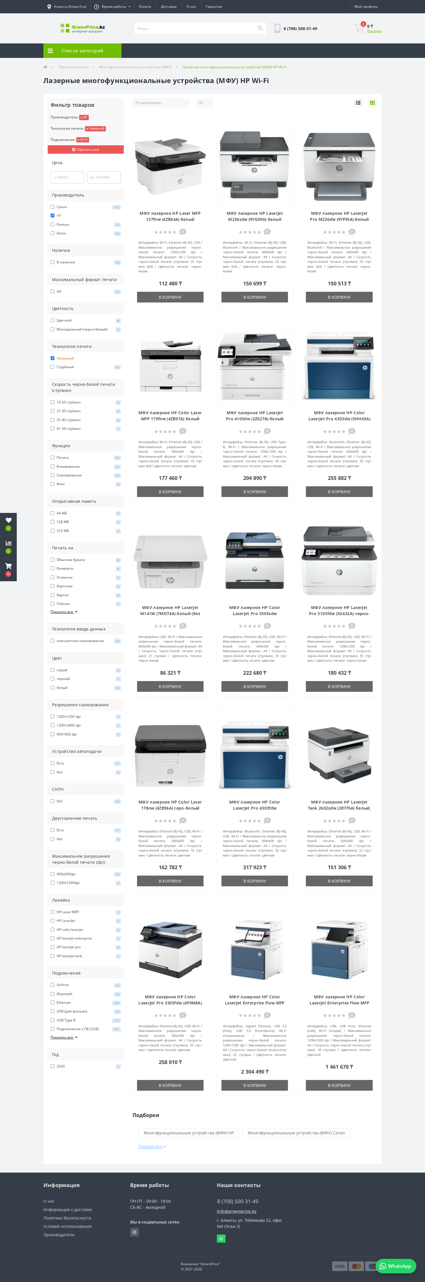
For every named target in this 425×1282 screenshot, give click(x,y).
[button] (112, 6)
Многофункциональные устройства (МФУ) (135, 67)
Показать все (62, 611)
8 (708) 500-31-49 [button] (237, 1201)
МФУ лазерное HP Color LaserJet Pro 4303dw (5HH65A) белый (339, 419)
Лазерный (96, 128)
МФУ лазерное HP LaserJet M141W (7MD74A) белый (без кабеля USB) (170, 613)
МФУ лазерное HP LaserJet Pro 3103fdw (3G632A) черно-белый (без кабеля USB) (339, 613)
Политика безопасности (67, 1218)
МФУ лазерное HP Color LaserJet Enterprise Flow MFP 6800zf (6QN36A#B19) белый (254, 1003)
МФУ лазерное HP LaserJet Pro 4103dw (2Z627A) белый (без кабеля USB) (255, 419)
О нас (191, 6)
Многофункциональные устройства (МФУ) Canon (296, 1133)
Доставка (169, 6)
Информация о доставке (67, 1209)
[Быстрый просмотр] (200, 141)
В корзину (170, 297)
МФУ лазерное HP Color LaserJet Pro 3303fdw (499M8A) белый (170, 1003)
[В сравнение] (200, 133)
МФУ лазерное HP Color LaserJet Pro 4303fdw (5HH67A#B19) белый (254, 808)
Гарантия (214, 6)
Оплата (145, 6)
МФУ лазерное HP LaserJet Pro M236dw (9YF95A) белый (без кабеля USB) (339, 219)
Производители (59, 1234)
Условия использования (67, 1226)
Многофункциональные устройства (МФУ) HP (189, 1133)
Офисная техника (73, 67)
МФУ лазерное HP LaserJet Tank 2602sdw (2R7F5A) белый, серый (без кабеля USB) (339, 808)
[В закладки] (200, 124)
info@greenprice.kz (236, 1211)
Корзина (374, 30)
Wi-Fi (83, 139)
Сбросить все (87, 149)
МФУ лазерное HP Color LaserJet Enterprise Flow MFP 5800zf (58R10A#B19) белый (339, 1003)
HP (84, 117)
